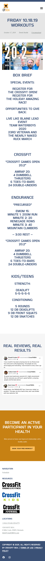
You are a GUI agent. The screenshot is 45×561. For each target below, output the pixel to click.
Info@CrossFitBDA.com (10, 533)
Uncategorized (36, 32)
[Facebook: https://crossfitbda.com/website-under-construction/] (3, 557)
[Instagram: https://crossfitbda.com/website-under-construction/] (9, 557)
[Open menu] (41, 8)
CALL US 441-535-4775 (11, 523)
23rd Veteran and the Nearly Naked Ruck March (22, 136)
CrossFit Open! (26, 92)
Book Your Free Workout (22, 448)
